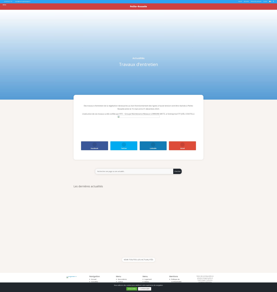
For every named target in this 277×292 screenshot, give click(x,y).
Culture (103, 242)
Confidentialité (145, 289)
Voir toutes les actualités (138, 259)
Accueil (240, 1)
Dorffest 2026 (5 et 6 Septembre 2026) (93, 238)
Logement (148, 279)
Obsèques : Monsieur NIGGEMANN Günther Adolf (98, 197)
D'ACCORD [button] (132, 289)
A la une (89, 201)
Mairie (146, 282)
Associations (122, 279)
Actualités (246, 1)
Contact (265, 1)
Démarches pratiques (256, 1)
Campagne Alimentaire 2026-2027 (91, 218)
